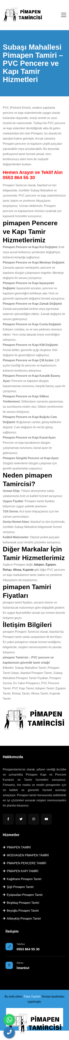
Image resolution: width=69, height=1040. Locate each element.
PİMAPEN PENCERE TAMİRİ (25, 863)
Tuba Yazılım (32, 996)
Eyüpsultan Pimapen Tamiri (24, 894)
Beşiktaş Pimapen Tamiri (22, 902)
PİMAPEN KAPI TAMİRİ (21, 871)
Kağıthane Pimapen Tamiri (23, 879)
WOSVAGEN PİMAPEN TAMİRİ (27, 855)
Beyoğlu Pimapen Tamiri (22, 910)
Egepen (51, 564)
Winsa (17, 569)
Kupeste (28, 569)
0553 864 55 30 (19, 177)
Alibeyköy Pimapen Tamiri (23, 918)
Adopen (39, 564)
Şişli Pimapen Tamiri (19, 886)
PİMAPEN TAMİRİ (18, 847)
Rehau (7, 569)
